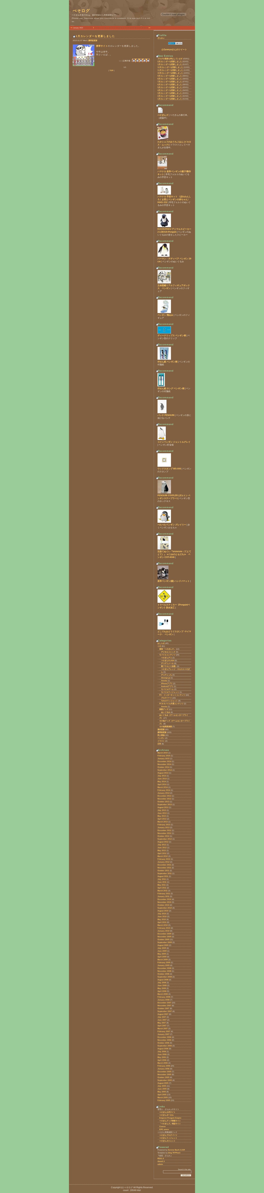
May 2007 (162, 1023)
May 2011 (162, 885)
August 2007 (163, 1014)
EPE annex (164, 1129)
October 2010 (163, 905)
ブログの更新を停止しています (170, 59)
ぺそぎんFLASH (167, 660)
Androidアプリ (167, 686)
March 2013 (163, 822)
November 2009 (164, 937)
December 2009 (164, 934)
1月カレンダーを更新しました (95, 36)
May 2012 (162, 850)
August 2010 (163, 911)
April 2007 (162, 1026)
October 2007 (163, 1008)
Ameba (164, 681)
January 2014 (164, 793)
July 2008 (162, 983)
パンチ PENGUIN (166, 415)
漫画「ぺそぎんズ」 (167, 649)
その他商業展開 (165, 727)
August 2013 (163, 807)
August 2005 (163, 1083)
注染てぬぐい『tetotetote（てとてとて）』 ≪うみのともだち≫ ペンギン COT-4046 (174, 554)
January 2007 (164, 1034)
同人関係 (161, 735)
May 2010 (162, 919)
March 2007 (163, 1028)
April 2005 (162, 1095)
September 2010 (165, 908)
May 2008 (162, 988)
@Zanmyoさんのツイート (174, 49)
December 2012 (164, 830)
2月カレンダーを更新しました (170, 61)
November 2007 (164, 1005)
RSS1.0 (161, 1158)
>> (149, 28)
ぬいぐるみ (165, 712)
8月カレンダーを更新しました (170, 79)
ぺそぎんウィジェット (168, 1138)
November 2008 (164, 971)
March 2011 (163, 891)
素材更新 (161, 729)
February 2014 (164, 790)
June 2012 (162, 848)
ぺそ (159, 646)
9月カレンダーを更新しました (170, 76)
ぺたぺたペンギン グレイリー (172, 524)
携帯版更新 (92, 40)
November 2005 (164, 1074)
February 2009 (164, 962)
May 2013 (162, 816)
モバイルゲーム (167, 689)
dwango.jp (165, 678)
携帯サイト (102, 46)
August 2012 (163, 842)
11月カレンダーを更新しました (170, 70)
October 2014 (163, 767)
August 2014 (163, 773)
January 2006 (164, 1069)
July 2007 (162, 1017)
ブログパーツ (166, 698)
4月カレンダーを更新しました (170, 90)
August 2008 (163, 980)
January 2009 (164, 965)
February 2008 (164, 997)
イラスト (161, 741)
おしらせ (161, 643)
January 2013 (164, 827)
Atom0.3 (161, 1161)
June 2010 (162, 916)
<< (71, 28)
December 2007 (164, 1003)
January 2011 (163, 896)
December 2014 (164, 761)
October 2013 (163, 802)
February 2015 (164, 756)
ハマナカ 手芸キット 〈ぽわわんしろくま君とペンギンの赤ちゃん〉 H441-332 (174, 199)
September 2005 (165, 1080)
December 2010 (164, 899)
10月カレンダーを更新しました (170, 73)
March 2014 (163, 787)
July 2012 (162, 845)
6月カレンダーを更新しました (170, 84)
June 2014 (162, 779)
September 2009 (165, 942)
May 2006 (162, 1057)
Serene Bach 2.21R (176, 1150)
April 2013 (162, 819)
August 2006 (163, 1049)
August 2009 (163, 945)
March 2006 (163, 1063)
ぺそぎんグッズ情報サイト (170, 1121)
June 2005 (162, 1089)
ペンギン (161, 738)
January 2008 (164, 1000)
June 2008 (162, 985)
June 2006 (162, 1054)
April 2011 (162, 888)
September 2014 (165, 770)
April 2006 (162, 1060)
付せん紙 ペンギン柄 (167, 361)
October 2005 (163, 1077)
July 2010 (162, 914)
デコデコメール (167, 663)
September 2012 (165, 839)
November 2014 (164, 764)
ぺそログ (81, 10)
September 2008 (165, 977)
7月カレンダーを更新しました (170, 82)
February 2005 (164, 1100)
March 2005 (163, 1097)
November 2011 (164, 868)
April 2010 (162, 922)
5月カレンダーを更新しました (170, 87)
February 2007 (164, 1031)
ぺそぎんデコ (166, 658)
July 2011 (162, 879)
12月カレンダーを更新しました (170, 67)
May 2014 (162, 781)
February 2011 (164, 893)
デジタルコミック (168, 652)
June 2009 (162, 951)
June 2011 (162, 882)
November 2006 (164, 1040)
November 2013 (164, 799)
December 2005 (164, 1072)
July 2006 (162, 1051)
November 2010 (164, 902)
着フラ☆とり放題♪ (168, 666)
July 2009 (162, 948)
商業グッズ (163, 709)
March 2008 (163, 994)
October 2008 (163, 974)
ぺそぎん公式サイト (167, 1112)
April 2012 (162, 853)
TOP (111, 70)
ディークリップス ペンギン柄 (172, 335)
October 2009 (163, 939)
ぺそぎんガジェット (167, 1141)
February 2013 (164, 825)
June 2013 (162, 813)
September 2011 (165, 873)
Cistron (162, 1126)
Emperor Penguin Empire (170, 1118)
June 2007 (162, 1020)
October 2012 (163, 836)
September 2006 (165, 1046)
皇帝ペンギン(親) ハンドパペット (174, 581)
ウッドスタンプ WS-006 (169, 468)
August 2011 (163, 876)
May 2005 (162, 1092)
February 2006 (164, 1066)
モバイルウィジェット (170, 692)
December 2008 (164, 968)
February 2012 (164, 859)
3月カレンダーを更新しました (170, 93)
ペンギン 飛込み (165, 315)
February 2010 (164, 928)
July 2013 (162, 810)
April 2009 (162, 957)
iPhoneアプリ (167, 683)
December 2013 (164, 796)
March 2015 (163, 753)
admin (160, 1164)
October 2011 (163, 871)
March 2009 (163, 960)
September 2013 (165, 804)
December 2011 (164, 865)
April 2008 (162, 991)
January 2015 (164, 758)
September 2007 (165, 1011)
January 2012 (164, 862)
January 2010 (164, 931)
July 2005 (162, 1086)
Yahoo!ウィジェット (169, 701)
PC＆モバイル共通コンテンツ (171, 704)
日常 (159, 744)
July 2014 (162, 776)
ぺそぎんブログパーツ (168, 1135)
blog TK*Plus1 (174, 1153)
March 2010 (163, 925)
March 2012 (163, 856)
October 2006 (163, 1043)
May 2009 (162, 954)
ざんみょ (161, 38)
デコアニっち (166, 675)
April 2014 (162, 784)
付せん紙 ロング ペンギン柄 (171, 388)
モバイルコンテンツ (167, 655)
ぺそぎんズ (163, 115)
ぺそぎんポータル (166, 1115)
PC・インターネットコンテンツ (172, 695)
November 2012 (164, 833)
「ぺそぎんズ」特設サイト (170, 1124)
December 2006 (164, 1037)
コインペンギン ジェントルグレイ (174, 442)
